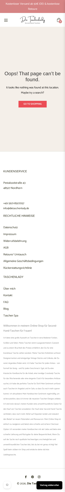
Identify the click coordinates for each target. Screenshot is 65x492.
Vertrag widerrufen (49, 485)
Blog (6, 308)
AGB (5, 247)
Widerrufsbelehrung (14, 241)
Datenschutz (10, 227)
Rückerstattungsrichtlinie (17, 268)
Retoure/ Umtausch (14, 254)
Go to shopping (33, 104)
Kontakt (7, 295)
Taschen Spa (10, 315)
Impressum (9, 234)
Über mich (9, 288)
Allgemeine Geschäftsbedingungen (23, 261)
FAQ (5, 302)
